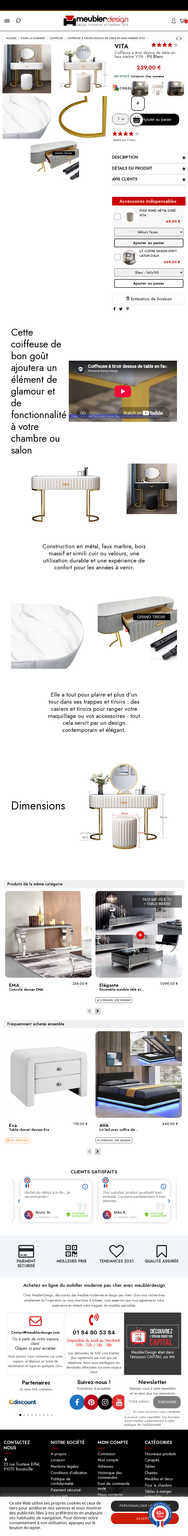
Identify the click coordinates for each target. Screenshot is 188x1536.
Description (125, 157)
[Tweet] (121, 309)
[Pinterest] (127, 309)
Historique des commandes (110, 1475)
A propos (58, 1454)
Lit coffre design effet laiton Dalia (158, 253)
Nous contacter (110, 1494)
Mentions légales (65, 1466)
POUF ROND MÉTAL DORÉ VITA (158, 213)
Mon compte (108, 1460)
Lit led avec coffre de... (118, 1129)
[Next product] (181, 38)
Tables (150, 1466)
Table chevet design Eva (29, 1129)
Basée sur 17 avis (124, 140)
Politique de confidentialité (62, 1481)
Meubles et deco (159, 1479)
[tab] (149, 158)
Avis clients (124, 179)
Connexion (106, 1454)
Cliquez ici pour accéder (35, 1348)
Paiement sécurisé (66, 1490)
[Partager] (114, 309)
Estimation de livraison (151, 299)
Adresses (105, 1466)
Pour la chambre (158, 1485)
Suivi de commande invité (114, 1486)
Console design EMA (26, 989)
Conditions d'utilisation (69, 1472)
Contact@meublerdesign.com (35, 1332)
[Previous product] (178, 38)
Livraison (58, 1460)
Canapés (152, 1460)
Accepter (144, 1518)
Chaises (151, 1472)
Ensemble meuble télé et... (121, 989)
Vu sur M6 (59, 1496)
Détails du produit (132, 168)
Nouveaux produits (160, 1454)
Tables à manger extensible (158, 1493)
